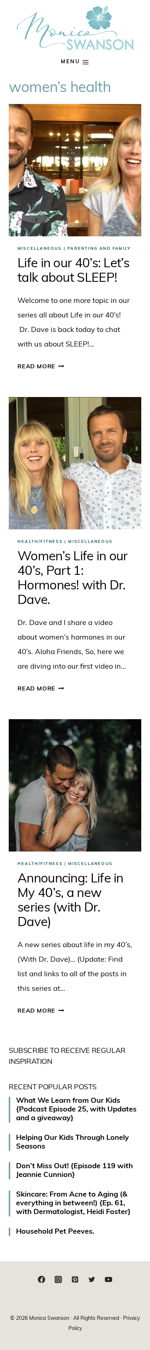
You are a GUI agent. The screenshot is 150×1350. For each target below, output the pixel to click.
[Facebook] (41, 1279)
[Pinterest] (75, 1279)
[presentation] (75, 170)
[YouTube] (108, 1279)
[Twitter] (91, 1279)
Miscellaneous (39, 249)
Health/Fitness (40, 542)
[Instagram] (58, 1279)
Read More (40, 367)
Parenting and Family (99, 249)
